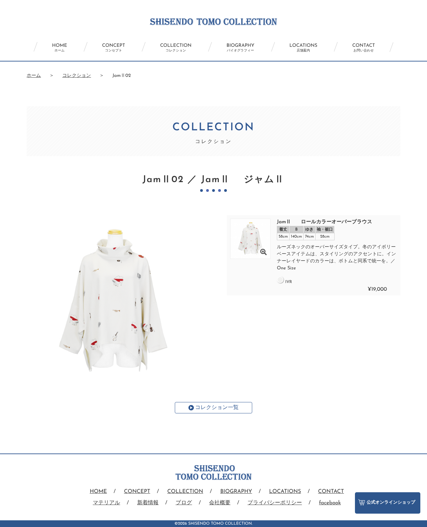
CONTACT (363, 47)
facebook (330, 503)
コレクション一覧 (217, 407)
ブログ (184, 503)
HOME (59, 47)
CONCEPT (113, 47)
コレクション (76, 75)
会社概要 (220, 503)
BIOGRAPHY (240, 47)
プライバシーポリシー (275, 503)
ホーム (34, 75)
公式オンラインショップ (391, 503)
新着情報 (147, 503)
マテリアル (106, 503)
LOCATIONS (304, 47)
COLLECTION (175, 47)
